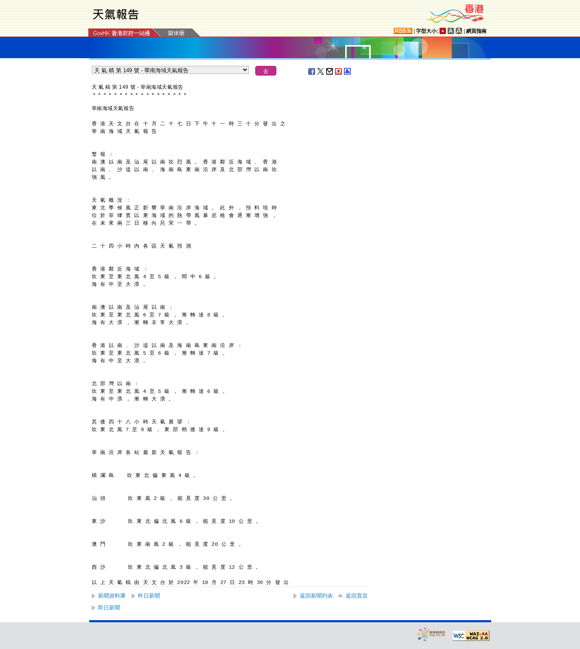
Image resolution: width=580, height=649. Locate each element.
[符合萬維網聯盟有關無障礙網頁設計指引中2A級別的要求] (471, 635)
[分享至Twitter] (321, 71)
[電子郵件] (330, 71)
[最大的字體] (459, 31)
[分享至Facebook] (312, 71)
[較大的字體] (451, 31)
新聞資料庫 (112, 596)
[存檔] (339, 71)
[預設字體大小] (442, 31)
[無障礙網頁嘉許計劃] (431, 633)
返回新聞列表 (316, 596)
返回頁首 (357, 596)
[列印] (348, 71)
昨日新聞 (149, 596)
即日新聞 (109, 607)
